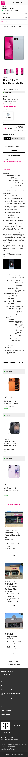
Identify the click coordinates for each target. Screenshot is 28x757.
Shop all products (14, 504)
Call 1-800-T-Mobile (14, 155)
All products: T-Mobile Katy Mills (12, 26)
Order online (14, 150)
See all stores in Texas (14, 664)
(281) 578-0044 (11, 546)
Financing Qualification (9, 106)
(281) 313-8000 (11, 596)
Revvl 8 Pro (19, 253)
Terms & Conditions (8, 104)
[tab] (7, 169)
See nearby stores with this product (12, 161)
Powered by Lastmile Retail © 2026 (14, 754)
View (14, 555)
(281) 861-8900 (11, 643)
